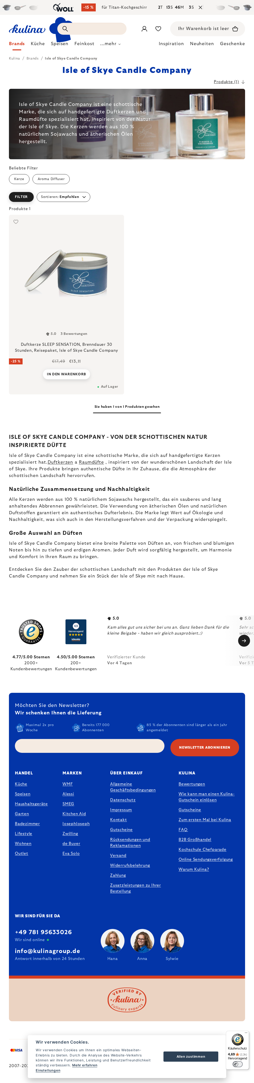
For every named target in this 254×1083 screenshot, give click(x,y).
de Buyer (71, 844)
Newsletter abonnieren (204, 747)
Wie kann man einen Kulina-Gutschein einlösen (207, 797)
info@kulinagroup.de (47, 951)
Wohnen (23, 844)
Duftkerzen (60, 462)
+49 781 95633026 (43, 932)
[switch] (238, 1064)
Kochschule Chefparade (202, 850)
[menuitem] (17, 45)
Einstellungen (48, 1070)
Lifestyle (23, 834)
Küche (21, 784)
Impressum (121, 810)
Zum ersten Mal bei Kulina (205, 820)
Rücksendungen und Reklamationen (130, 843)
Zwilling (70, 834)
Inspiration (171, 44)
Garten (22, 814)
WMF (68, 784)
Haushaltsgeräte (31, 804)
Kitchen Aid (74, 814)
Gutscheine (121, 830)
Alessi (68, 794)
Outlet (21, 854)
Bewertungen (192, 784)
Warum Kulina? (194, 869)
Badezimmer (27, 824)
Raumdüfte (91, 462)
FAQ (183, 830)
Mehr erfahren (84, 1065)
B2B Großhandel (195, 840)
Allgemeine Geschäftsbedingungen (133, 787)
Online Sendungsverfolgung (206, 859)
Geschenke (232, 44)
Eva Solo (71, 854)
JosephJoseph (76, 824)
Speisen (23, 794)
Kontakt (118, 820)
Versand (118, 856)
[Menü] (246, 1034)
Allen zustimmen (191, 1056)
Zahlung (118, 875)
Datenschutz (123, 800)
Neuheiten (202, 44)
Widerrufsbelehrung (130, 865)
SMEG (68, 804)
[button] (127, 197)
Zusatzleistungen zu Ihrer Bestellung (135, 888)
